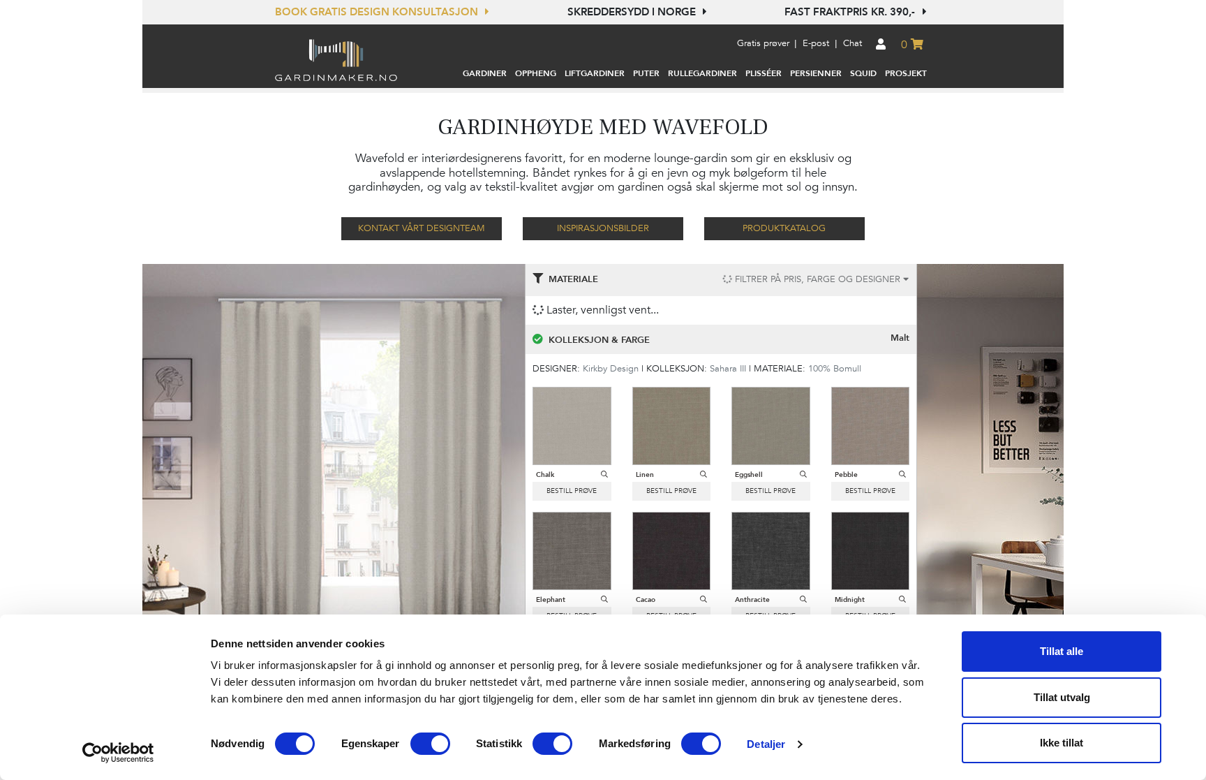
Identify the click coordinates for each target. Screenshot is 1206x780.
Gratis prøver (763, 43)
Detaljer (766, 744)
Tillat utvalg (1062, 697)
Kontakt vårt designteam (421, 228)
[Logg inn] (881, 45)
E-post (816, 43)
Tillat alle (1061, 651)
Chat (852, 43)
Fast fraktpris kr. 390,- (851, 12)
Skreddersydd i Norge (633, 12)
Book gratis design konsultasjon (378, 12)
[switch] (430, 744)
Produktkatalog (784, 228)
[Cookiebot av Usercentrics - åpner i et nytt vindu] (118, 752)
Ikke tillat (1061, 743)
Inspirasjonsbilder (603, 228)
